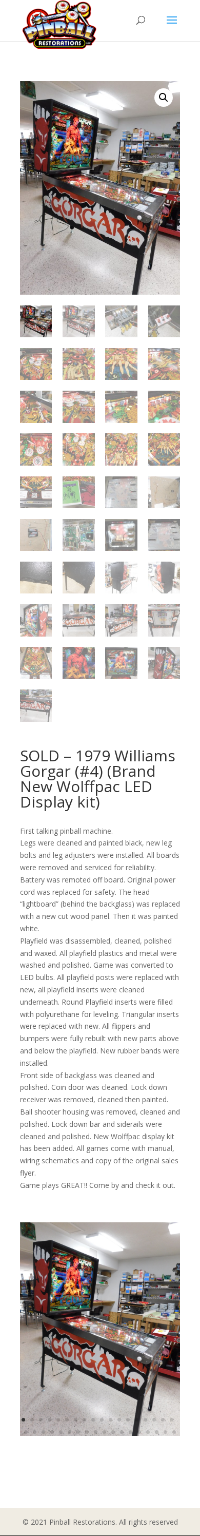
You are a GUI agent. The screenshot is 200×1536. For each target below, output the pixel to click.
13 (128, 1420)
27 (95, 1432)
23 (61, 1432)
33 (148, 1432)
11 (110, 1420)
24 (69, 1432)
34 (156, 1432)
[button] (163, 97)
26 (87, 1432)
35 (165, 1432)
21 (43, 1432)
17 (163, 1420)
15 (145, 1420)
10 (102, 1420)
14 (136, 1420)
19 (26, 1432)
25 (78, 1432)
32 (139, 1432)
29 (113, 1432)
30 (122, 1432)
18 (171, 1420)
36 (174, 1432)
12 (119, 1420)
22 (52, 1432)
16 (154, 1420)
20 (34, 1432)
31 (130, 1432)
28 (104, 1432)
